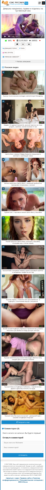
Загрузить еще (24, 422)
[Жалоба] (29, 44)
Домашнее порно (10, 48)
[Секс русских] (14, 3)
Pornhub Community (12, 57)
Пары (21, 48)
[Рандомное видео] (39, 2)
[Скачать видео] (23, 44)
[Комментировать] (17, 44)
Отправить (23, 455)
